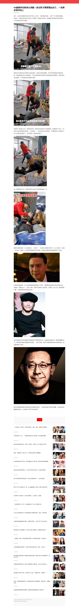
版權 (26, 601)
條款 (22, 601)
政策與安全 (19, 601)
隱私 (24, 601)
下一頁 (39, 419)
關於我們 (15, 601)
